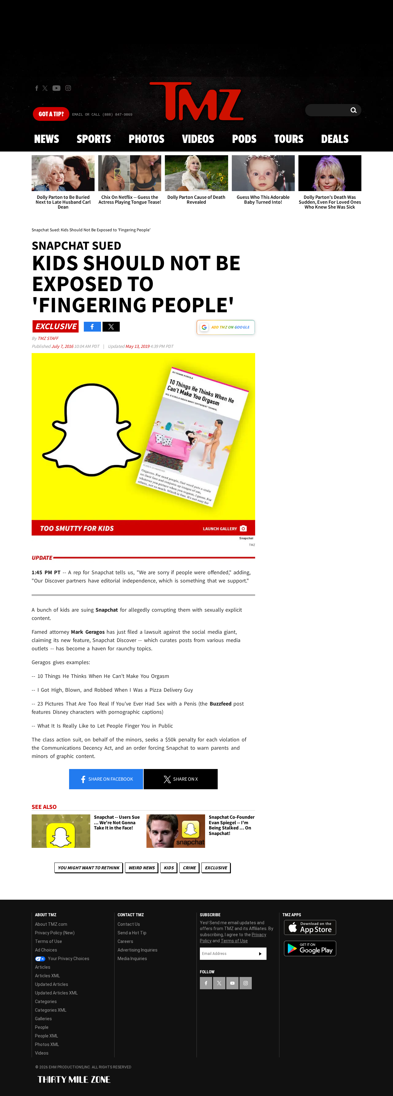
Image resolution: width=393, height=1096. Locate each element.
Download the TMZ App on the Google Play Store (310, 948)
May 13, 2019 (137, 346)
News (46, 139)
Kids (168, 868)
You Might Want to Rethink (88, 868)
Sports (94, 139)
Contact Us (129, 924)
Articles (42, 967)
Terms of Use (48, 941)
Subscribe (260, 954)
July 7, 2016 (62, 346)
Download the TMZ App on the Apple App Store (310, 927)
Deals (334, 139)
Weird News (141, 868)
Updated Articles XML (56, 992)
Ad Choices (46, 950)
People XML (46, 1035)
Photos (146, 139)
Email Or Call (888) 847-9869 (102, 115)
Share (110, 779)
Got (51, 114)
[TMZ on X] (46, 88)
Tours (288, 139)
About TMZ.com (51, 924)
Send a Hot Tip (132, 932)
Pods (244, 139)
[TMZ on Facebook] (37, 88)
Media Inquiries (132, 958)
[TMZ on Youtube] (56, 88)
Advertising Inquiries (138, 950)
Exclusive (216, 868)
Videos (198, 139)
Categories (46, 1001)
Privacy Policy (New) (55, 932)
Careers (125, 941)
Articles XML (47, 975)
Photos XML (47, 1044)
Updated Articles (51, 984)
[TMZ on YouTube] (232, 983)
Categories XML (50, 1010)
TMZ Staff (47, 338)
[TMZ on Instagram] (68, 88)
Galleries (43, 1018)
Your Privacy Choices (68, 958)
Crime (189, 868)
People (42, 1027)
